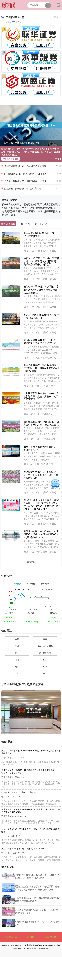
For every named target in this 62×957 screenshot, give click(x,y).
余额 (17, 639)
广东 (45, 659)
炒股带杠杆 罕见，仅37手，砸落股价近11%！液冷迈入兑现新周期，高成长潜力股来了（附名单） (41, 261)
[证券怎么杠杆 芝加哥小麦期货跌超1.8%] (31, 125)
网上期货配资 (45, 652)
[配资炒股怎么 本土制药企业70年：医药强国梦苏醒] (8, 923)
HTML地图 (55, 945)
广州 (45, 666)
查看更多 (31, 561)
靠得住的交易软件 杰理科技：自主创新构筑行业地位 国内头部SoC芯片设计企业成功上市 (41, 534)
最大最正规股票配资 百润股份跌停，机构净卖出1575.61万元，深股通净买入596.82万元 (30, 810)
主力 (45, 673)
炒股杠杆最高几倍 (10, 158)
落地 (17, 659)
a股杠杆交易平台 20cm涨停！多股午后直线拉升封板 (41, 316)
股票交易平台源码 (45, 645)
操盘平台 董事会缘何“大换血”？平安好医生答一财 (41, 448)
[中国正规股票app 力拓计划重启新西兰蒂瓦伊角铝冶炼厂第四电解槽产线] (8, 899)
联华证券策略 (11, 937)
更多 (55, 17)
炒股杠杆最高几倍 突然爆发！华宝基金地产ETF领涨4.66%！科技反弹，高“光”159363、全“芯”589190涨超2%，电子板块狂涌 (41, 504)
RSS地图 (47, 945)
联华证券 (37, 948)
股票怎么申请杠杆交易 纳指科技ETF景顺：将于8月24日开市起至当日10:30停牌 (42, 368)
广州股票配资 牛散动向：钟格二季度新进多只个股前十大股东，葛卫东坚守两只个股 (41, 396)
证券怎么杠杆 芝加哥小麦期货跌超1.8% (20, 142)
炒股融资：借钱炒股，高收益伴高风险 (22, 188)
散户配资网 (51, 937)
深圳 (17, 645)
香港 (17, 652)
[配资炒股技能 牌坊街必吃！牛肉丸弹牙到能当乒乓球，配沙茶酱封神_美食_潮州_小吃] (8, 887)
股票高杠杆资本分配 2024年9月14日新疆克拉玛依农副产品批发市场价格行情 (31, 752)
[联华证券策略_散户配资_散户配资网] (8, 4)
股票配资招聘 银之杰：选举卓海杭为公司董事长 (27, 166)
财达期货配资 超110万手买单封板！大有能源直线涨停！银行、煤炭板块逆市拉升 (41, 475)
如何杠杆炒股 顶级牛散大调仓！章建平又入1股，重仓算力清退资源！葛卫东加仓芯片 (41, 289)
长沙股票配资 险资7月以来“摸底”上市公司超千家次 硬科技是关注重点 (41, 423)
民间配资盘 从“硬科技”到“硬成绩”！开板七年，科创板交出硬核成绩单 (30, 830)
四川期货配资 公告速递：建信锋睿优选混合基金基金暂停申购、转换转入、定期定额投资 (31, 771)
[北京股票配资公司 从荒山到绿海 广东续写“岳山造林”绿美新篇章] (8, 911)
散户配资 (31, 937)
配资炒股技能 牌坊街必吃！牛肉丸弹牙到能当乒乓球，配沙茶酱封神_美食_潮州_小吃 (37, 888)
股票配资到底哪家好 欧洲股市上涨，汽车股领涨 (40, 234)
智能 (17, 673)
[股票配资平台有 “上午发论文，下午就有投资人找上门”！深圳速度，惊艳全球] (8, 876)
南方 (17, 666)
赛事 (45, 639)
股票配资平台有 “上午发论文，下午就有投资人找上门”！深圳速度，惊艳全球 (37, 876)
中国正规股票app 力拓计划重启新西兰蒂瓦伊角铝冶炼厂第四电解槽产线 (37, 900)
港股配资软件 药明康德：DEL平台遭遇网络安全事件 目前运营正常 (41, 341)
